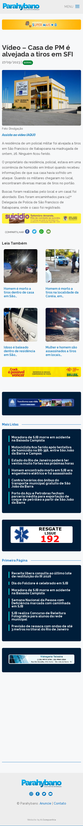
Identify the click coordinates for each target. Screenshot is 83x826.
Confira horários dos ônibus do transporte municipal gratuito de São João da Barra (41, 483)
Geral (28, 63)
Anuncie (45, 803)
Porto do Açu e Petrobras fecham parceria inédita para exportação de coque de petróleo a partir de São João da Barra (43, 498)
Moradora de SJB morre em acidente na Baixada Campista (41, 439)
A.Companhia (48, 819)
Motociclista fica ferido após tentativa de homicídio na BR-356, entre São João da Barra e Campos (43, 450)
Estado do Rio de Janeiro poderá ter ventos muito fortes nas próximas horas (43, 462)
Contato (60, 803)
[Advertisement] (41, 720)
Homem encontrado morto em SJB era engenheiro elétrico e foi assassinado (42, 472)
